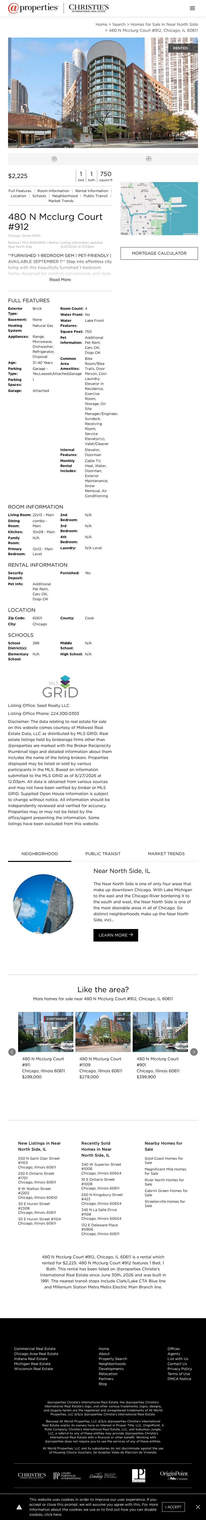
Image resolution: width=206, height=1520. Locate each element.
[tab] (39, 854)
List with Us (178, 1359)
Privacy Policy (180, 1369)
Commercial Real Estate (35, 1349)
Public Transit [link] (96, 196)
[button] (159, 208)
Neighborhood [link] (65, 196)
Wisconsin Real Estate (33, 1369)
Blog (103, 1384)
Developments (111, 1369)
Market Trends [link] (61, 201)
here (57, 1514)
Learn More (114, 935)
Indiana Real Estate (30, 1359)
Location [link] (19, 196)
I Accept (173, 1507)
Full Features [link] (20, 191)
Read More (60, 279)
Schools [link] (39, 196)
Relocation (108, 1374)
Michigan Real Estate (32, 1364)
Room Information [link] (53, 191)
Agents (174, 1354)
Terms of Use (179, 1374)
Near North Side (20, 246)
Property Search (113, 1359)
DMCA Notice (179, 1379)
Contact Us (177, 1364)
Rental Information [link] (92, 191)
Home (104, 1349)
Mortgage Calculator (159, 253)
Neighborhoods (112, 1364)
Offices (174, 1349)
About (104, 1354)
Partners (106, 1379)
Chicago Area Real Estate (36, 1354)
